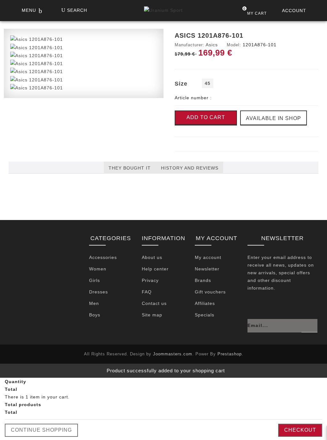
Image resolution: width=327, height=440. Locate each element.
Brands (203, 280)
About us (152, 257)
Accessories (103, 257)
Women (97, 268)
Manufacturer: (189, 44)
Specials (204, 314)
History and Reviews (189, 168)
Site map (152, 314)
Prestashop (229, 354)
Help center (155, 268)
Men (94, 303)
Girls (94, 280)
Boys (94, 314)
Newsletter (207, 268)
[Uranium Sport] (163, 12)
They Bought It (130, 168)
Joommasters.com (172, 354)
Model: (234, 44)
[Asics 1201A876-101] (36, 39)
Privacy (150, 280)
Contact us (154, 303)
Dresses (98, 291)
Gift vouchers (210, 291)
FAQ (147, 291)
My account (208, 257)
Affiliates (205, 303)
